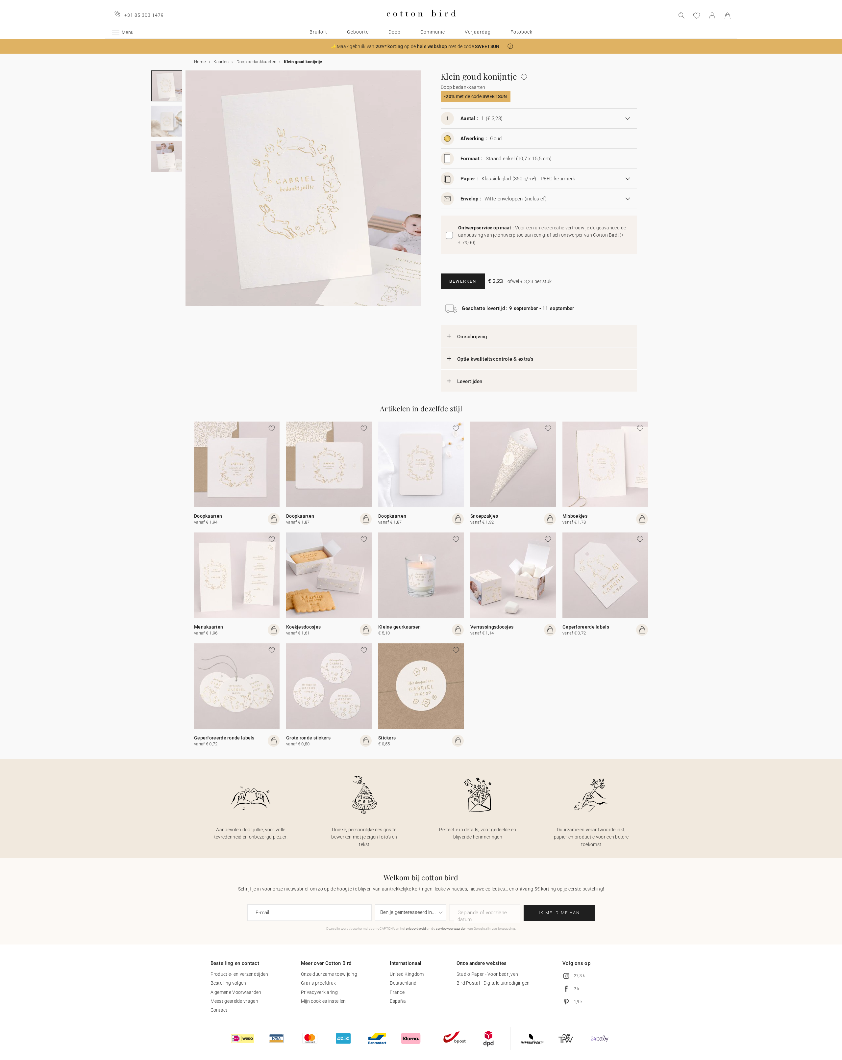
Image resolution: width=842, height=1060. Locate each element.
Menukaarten (208, 627)
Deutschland (403, 983)
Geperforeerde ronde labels (224, 737)
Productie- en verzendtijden (239, 974)
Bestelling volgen (228, 983)
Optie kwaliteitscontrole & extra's (495, 359)
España (398, 1001)
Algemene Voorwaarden (235, 992)
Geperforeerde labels (585, 627)
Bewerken (462, 281)
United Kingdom (407, 974)
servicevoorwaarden (451, 928)
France (397, 992)
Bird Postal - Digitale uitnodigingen (493, 983)
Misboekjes (574, 516)
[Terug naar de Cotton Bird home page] (421, 22)
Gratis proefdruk (318, 983)
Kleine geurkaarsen (399, 627)
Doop (394, 32)
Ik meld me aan (559, 912)
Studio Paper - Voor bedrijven (487, 974)
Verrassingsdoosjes (491, 627)
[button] (510, 46)
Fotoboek (521, 32)
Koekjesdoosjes (303, 627)
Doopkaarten (208, 516)
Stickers (387, 737)
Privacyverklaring (319, 992)
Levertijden (469, 381)
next (189, 192)
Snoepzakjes (484, 516)
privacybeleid (416, 928)
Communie (432, 32)
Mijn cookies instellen (323, 1001)
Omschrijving (472, 337)
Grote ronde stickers (308, 737)
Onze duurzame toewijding (329, 974)
